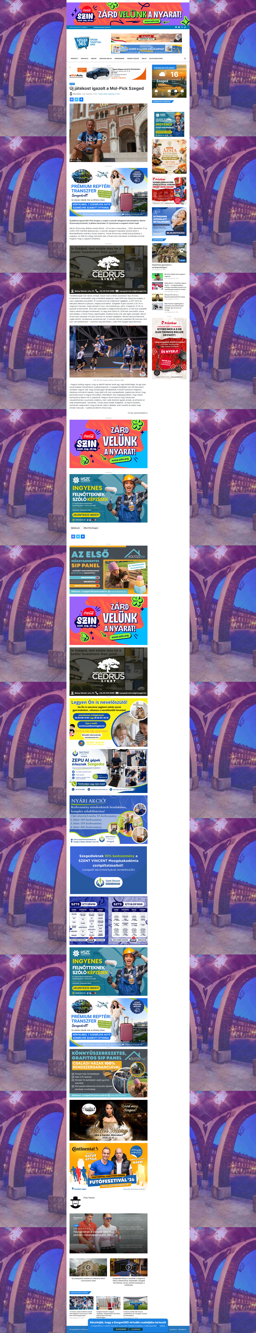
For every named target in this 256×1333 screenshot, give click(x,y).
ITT (158, 1326)
